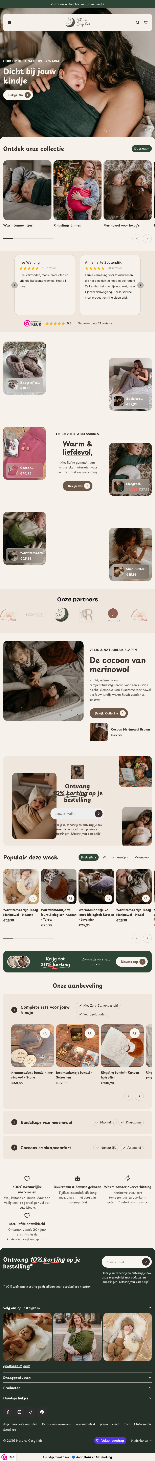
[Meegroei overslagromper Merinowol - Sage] (119, 487)
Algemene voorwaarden (20, 1424)
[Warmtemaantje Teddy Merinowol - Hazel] (134, 886)
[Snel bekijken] (33, 898)
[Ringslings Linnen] (77, 194)
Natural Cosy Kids (29, 1440)
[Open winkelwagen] (146, 22)
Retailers (9, 1429)
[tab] (142, 148)
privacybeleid (109, 1424)
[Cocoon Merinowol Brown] (121, 732)
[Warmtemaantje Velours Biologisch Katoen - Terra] (59, 886)
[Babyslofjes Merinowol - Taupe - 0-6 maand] (13, 385)
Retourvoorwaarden (56, 1424)
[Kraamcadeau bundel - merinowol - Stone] (32, 1045)
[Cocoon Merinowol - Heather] (13, 470)
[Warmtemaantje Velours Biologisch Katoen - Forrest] (13, 556)
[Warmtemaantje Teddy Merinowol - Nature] (21, 886)
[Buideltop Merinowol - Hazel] (119, 401)
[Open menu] (9, 22)
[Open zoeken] (138, 22)
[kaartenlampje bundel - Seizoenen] (77, 1045)
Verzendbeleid (85, 1424)
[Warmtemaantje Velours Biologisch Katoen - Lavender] (96, 886)
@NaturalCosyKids (16, 1365)
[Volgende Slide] (150, 130)
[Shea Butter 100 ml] (119, 572)
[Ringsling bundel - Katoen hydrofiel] (122, 1045)
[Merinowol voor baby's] (128, 194)
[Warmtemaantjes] (27, 194)
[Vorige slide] (145, 130)
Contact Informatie (137, 1424)
